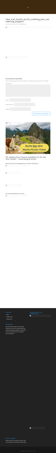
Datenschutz (10, 316)
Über (8, 314)
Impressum (9, 319)
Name (7, 100)
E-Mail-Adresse (10, 104)
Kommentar (9, 83)
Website (8, 109)
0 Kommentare (22, 24)
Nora (9, 24)
